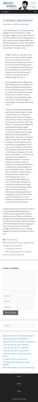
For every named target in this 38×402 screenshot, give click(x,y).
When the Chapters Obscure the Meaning (18, 367)
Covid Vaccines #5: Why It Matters (16, 345)
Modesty (27, 243)
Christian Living (11, 240)
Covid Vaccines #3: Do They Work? (16, 351)
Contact (19, 384)
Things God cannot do (13, 249)
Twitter (19, 391)
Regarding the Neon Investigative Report (18, 336)
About (19, 376)
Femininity (9, 243)
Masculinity (18, 243)
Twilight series (8, 245)
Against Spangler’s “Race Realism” (16, 339)
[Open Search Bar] (35, 12)
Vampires (18, 245)
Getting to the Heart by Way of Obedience (19, 342)
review (18, 30)
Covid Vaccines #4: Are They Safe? (16, 347)
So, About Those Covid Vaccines (15, 359)
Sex (32, 243)
